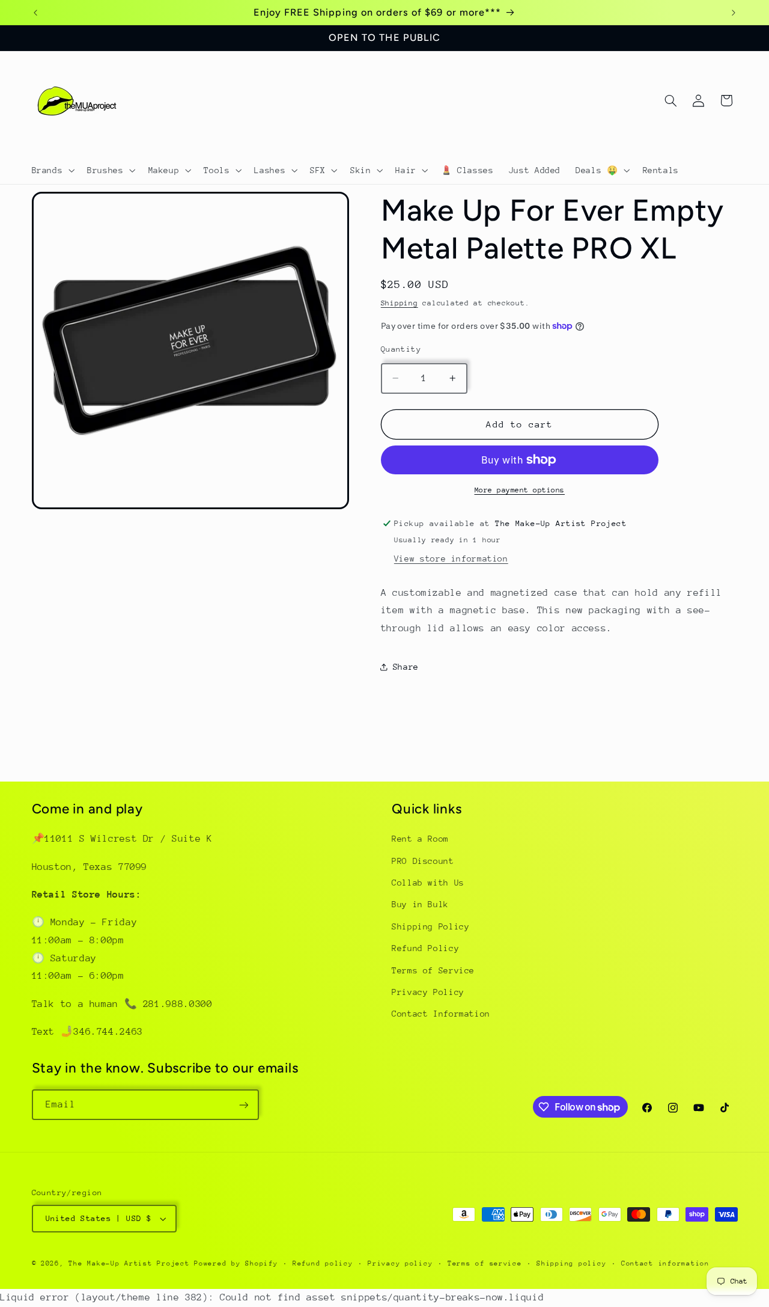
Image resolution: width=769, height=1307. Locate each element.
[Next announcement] (733, 13)
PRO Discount (423, 861)
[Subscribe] (243, 1104)
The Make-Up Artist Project (131, 1263)
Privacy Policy (428, 992)
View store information (451, 558)
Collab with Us (428, 882)
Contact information (665, 1263)
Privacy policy (400, 1263)
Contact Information (441, 1014)
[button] (52, 170)
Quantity (401, 348)
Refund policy (323, 1263)
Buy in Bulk (420, 905)
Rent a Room (420, 838)
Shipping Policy (430, 926)
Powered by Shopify (236, 1263)
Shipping (399, 303)
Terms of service (485, 1263)
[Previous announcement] (35, 13)
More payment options (520, 490)
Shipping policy (571, 1263)
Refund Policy (425, 948)
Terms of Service (433, 970)
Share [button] (406, 666)
